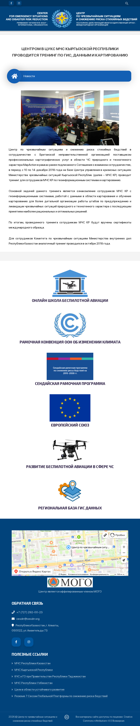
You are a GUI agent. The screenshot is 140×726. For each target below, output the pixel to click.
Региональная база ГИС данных (70, 508)
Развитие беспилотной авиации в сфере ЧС (70, 467)
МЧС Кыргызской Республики (34, 670)
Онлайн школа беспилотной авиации (70, 300)
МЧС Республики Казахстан (32, 663)
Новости (29, 76)
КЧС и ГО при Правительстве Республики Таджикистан (50, 676)
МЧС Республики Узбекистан (33, 683)
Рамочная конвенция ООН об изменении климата (70, 342)
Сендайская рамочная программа (70, 383)
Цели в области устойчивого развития (39, 689)
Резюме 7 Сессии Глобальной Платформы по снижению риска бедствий (61, 696)
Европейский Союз (70, 425)
